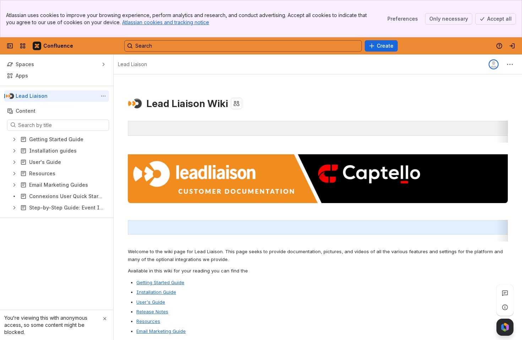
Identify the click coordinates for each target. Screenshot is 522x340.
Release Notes (152, 311)
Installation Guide (156, 292)
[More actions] (103, 96)
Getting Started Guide (160, 282)
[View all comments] (505, 293)
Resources (148, 321)
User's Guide (150, 302)
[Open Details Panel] (505, 307)
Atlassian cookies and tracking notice (165, 22)
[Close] (104, 318)
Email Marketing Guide (161, 331)
